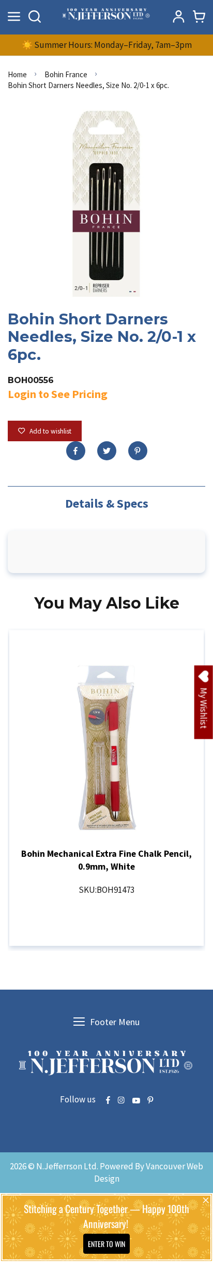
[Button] (34, 16)
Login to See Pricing (58, 394)
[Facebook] (75, 450)
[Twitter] (106, 450)
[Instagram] (121, 1101)
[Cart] (199, 16)
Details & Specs (106, 503)
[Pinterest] (137, 450)
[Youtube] (136, 1101)
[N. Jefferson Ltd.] (106, 16)
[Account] (178, 16)
